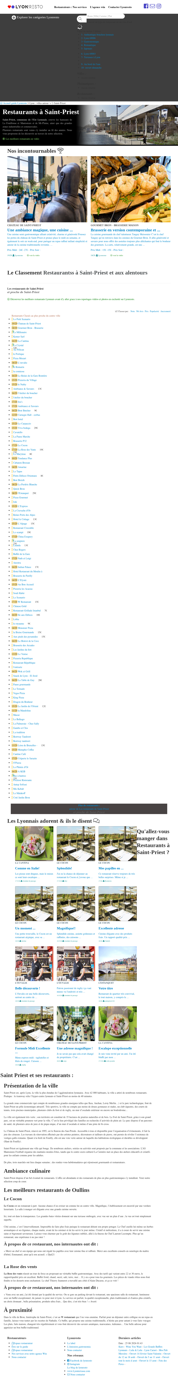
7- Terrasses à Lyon (90, 57)
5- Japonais (86, 48)
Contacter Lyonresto (120, 7)
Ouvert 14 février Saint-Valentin (145, 1353)
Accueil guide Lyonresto (14, 103)
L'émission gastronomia (79, 1346)
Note (133, 311)
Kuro (121, 1346)
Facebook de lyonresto (80, 1360)
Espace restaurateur (23, 1343)
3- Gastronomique (90, 41)
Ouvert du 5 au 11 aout (148, 1357)
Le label (71, 1343)
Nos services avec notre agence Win (29, 1353)
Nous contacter (19, 1357)
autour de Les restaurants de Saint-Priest (89, 809)
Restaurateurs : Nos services (70, 7)
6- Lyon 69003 (88, 53)
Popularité (154, 311)
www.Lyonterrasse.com (78, 1371)
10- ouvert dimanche (91, 67)
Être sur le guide (20, 1346)
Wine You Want (133, 1346)
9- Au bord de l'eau (90, 64)
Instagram (74, 1364)
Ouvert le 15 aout (147, 1360)
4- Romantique (88, 45)
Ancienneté (165, 311)
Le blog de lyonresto (77, 1367)
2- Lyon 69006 (88, 38)
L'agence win (97, 7)
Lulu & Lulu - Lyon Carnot (143, 1350)
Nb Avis (139, 311)
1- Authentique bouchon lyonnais (97, 34)
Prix (146, 311)
